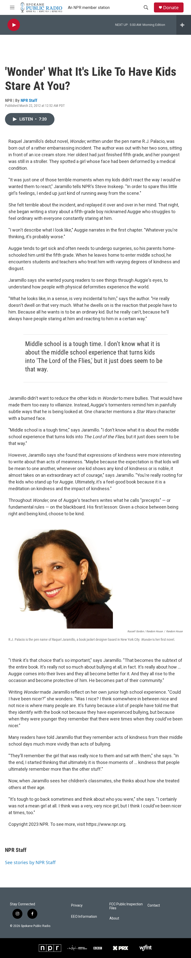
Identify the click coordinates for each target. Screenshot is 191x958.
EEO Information (84, 916)
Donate (171, 7)
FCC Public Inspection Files (126, 906)
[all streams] (183, 25)
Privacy (77, 905)
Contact (153, 905)
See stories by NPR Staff (30, 862)
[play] (14, 25)
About (114, 918)
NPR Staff (29, 100)
